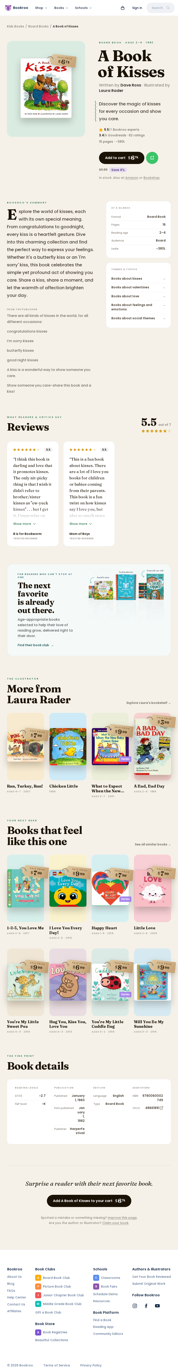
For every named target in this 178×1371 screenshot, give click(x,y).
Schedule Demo (105, 1294)
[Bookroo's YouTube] (157, 1306)
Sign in (137, 8)
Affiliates (14, 1311)
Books (59, 8)
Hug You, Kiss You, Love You (67, 1024)
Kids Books (15, 26)
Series (125, 759)
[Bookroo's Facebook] (146, 1306)
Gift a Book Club (48, 1312)
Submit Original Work (148, 1283)
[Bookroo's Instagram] (135, 1306)
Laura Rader (111, 90)
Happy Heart (104, 927)
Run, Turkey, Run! (25, 786)
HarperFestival (77, 1131)
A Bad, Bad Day (149, 786)
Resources (101, 1301)
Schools (81, 8)
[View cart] (122, 8)
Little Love (144, 927)
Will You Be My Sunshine (149, 1024)
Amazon (131, 178)
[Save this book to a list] (152, 158)
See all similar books (153, 844)
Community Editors (108, 1334)
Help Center (16, 1297)
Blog (10, 1283)
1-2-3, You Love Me (25, 927)
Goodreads (117, 135)
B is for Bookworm (27, 534)
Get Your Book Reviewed (151, 1277)
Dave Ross (130, 85)
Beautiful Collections (51, 1340)
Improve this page (122, 1217)
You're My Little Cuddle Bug (108, 1024)
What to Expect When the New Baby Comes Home (107, 793)
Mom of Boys (79, 534)
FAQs (11, 1290)
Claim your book (115, 1223)
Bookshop (151, 178)
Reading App (103, 1327)
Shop (39, 8)
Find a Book (102, 1320)
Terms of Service (56, 1365)
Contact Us (16, 1304)
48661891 (152, 1108)
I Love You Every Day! (65, 930)
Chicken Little (63, 786)
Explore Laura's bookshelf (149, 703)
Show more (22, 524)
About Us (14, 1277)
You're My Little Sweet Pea (23, 1024)
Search (157, 8)
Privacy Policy (91, 1365)
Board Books (38, 26)
